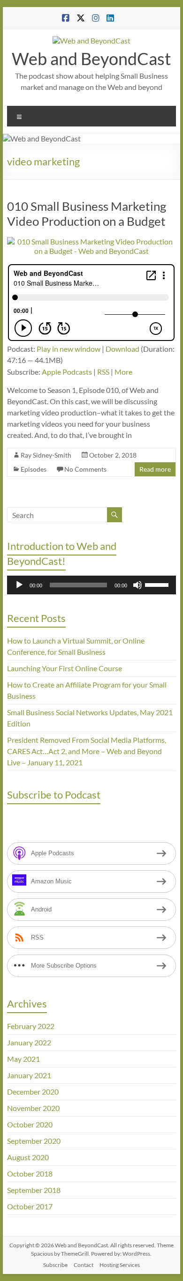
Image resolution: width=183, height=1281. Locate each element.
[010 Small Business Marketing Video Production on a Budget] (91, 241)
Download (122, 348)
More (123, 371)
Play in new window (68, 348)
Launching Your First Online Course (64, 668)
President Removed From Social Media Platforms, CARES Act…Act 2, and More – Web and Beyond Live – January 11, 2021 (86, 751)
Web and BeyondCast (91, 58)
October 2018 (30, 1173)
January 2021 (29, 1075)
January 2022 (29, 1042)
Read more (155, 469)
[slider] (158, 584)
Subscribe (55, 1264)
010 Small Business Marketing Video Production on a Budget (86, 214)
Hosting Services (119, 1264)
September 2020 (34, 1140)
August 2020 (28, 1157)
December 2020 (33, 1091)
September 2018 (34, 1189)
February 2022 (30, 1026)
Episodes (33, 469)
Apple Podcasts (67, 371)
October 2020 (30, 1124)
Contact (83, 1264)
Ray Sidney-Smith (46, 455)
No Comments (85, 469)
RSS (103, 371)
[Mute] (137, 585)
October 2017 (30, 1206)
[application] (91, 585)
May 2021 (23, 1058)
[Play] (19, 585)
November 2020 (33, 1107)
